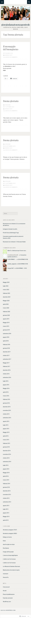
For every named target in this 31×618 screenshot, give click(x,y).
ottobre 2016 (6, 373)
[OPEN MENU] (2, 2)
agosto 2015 (6, 421)
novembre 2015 (7, 410)
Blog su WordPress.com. (8, 610)
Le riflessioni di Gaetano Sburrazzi (11, 566)
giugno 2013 (6, 512)
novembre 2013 (7, 494)
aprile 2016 (6, 392)
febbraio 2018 (6, 344)
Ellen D (9, 250)
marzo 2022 (6, 289)
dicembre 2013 (6, 491)
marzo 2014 (6, 480)
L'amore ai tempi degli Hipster (10, 555)
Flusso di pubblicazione (8, 594)
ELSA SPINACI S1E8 (23, 259)
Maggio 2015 (6, 432)
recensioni (5, 573)
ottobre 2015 (6, 414)
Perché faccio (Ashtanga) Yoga (11, 232)
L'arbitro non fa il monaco (9, 559)
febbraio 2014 (6, 483)
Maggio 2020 (6, 300)
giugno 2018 (6, 337)
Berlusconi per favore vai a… (20, 250)
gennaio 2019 (6, 330)
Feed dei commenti (8, 598)
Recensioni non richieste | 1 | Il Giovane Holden (14, 241)
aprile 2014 (6, 476)
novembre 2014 (7, 454)
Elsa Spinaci (6, 548)
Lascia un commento (11, 57)
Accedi (4, 590)
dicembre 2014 (6, 450)
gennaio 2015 (6, 447)
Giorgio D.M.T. (9, 55)
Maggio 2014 (6, 472)
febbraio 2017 (6, 366)
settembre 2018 (7, 333)
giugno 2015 (6, 428)
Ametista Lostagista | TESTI (10, 529)
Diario (4, 540)
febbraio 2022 (6, 293)
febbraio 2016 (6, 399)
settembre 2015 (7, 417)
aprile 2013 (6, 520)
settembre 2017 (7, 359)
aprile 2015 (6, 436)
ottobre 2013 (6, 498)
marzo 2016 (6, 395)
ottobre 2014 (6, 458)
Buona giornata (10, 101)
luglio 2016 (5, 381)
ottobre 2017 (6, 355)
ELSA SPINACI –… (12, 259)
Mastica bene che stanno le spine (11, 570)
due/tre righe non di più (9, 544)
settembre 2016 (7, 377)
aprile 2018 (6, 341)
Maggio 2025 (6, 282)
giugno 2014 (6, 469)
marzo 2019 (6, 326)
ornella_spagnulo (12, 264)
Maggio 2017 (6, 362)
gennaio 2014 (6, 487)
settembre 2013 (7, 502)
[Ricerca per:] (10, 213)
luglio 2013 (5, 509)
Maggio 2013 (6, 516)
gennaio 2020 (6, 315)
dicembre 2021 (6, 297)
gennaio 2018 (6, 348)
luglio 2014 (5, 465)
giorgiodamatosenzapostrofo (15, 24)
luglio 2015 (5, 425)
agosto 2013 (6, 505)
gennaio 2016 (6, 403)
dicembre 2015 (6, 406)
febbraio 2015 (6, 443)
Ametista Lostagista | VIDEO (10, 533)
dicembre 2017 (6, 351)
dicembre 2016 (6, 370)
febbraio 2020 (6, 311)
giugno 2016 (6, 384)
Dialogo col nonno (7, 537)
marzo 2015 (6, 439)
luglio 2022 (5, 286)
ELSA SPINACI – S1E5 (21, 268)
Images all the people (8, 551)
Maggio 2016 (6, 388)
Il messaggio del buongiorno (10, 48)
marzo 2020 (6, 308)
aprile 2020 (6, 304)
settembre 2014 (7, 461)
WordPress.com (7, 601)
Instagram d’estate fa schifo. (10, 229)
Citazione (7, 105)
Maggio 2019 (6, 322)
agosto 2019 (6, 319)
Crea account (6, 587)
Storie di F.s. (6, 577)
